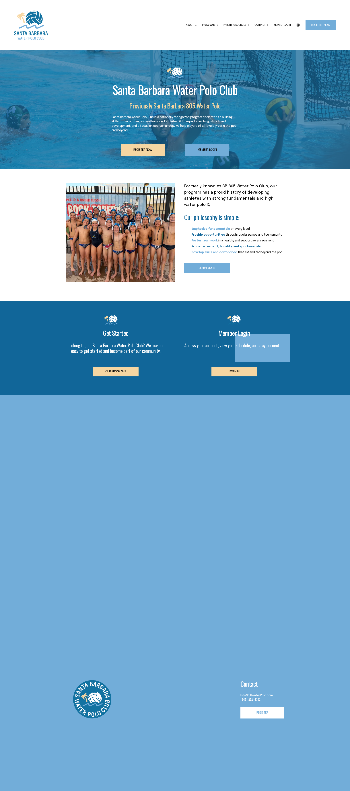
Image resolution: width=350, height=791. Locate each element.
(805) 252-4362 (250, 699)
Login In (234, 371)
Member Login (282, 25)
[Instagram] (298, 25)
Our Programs (115, 371)
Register (262, 712)
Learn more (207, 268)
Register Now (142, 149)
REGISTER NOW (320, 25)
